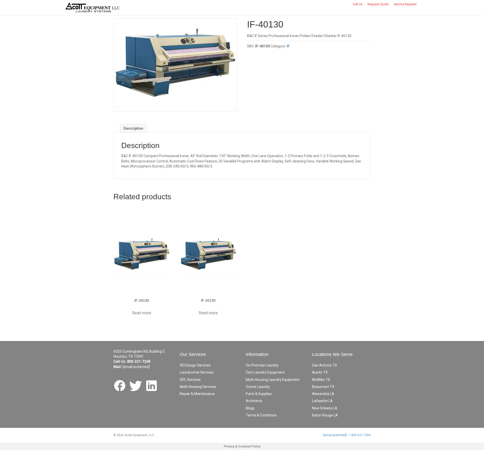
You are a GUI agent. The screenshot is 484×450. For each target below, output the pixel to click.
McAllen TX (321, 380)
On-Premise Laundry (262, 365)
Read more (141, 313)
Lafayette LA (322, 401)
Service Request (405, 4)
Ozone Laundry (258, 387)
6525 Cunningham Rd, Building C (139, 351)
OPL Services (190, 380)
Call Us (357, 4)
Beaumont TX (323, 387)
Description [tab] (133, 128)
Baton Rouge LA (325, 415)
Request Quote (378, 4)
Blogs (250, 408)
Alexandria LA (323, 394)
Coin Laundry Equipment (265, 372)
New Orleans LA (324, 408)
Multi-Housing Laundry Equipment (272, 380)
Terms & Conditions (261, 415)
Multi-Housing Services (198, 387)
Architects (254, 401)
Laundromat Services (197, 372)
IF (288, 46)
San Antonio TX (324, 365)
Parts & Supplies (259, 394)
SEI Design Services (195, 365)
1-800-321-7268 (360, 435)
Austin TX (320, 372)
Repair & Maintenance (197, 394)
